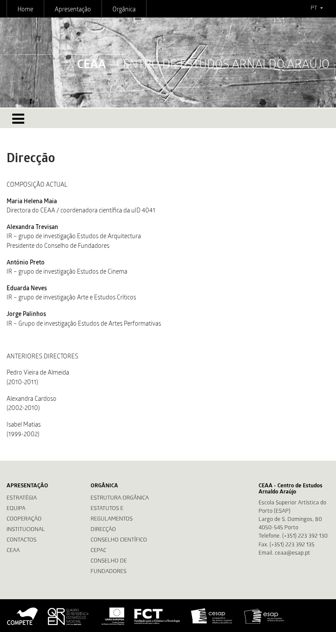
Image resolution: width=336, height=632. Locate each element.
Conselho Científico (119, 540)
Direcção (103, 530)
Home (25, 10)
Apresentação (73, 10)
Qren (69, 616)
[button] (316, 8)
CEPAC (98, 551)
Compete (23, 616)
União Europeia (112, 616)
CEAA (13, 551)
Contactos (21, 540)
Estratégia (22, 498)
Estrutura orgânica (120, 498)
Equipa (16, 509)
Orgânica (124, 10)
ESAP (264, 616)
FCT (157, 616)
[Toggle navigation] (18, 119)
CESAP (212, 616)
